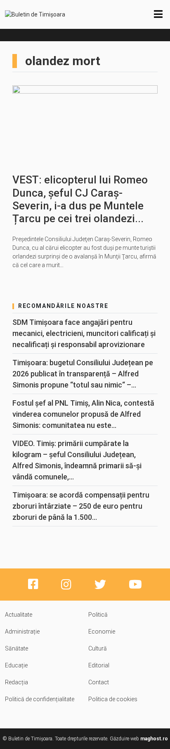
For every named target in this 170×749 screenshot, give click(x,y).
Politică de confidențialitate (39, 699)
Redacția (16, 682)
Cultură (97, 648)
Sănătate (16, 648)
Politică (98, 614)
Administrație (22, 631)
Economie (101, 631)
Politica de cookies (112, 699)
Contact (98, 682)
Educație (16, 665)
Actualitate (18, 614)
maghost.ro (154, 739)
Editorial (98, 665)
